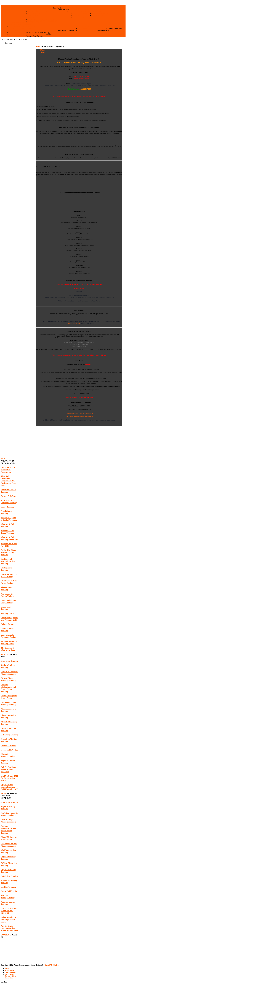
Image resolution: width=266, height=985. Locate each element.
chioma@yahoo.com (74, 323)
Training (32, 17)
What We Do (74, 8)
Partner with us (100, 13)
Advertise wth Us (17, 36)
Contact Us (97, 15)
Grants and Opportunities (40, 8)
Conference (34, 15)
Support (77, 15)
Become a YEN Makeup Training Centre (27, 34)
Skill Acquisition (97, 10)
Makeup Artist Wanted (20, 25)
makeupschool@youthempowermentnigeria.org (79, 413)
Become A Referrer (82, 13)
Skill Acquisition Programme (42, 10)
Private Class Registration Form (44, 19)
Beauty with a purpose (66, 30)
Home (26, 6)
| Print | (42, 50)
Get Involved (98, 12)
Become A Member (81, 12)
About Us (13, 6)
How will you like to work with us (37, 32)
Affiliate (49, 34)
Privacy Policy (16, 8)
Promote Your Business (34, 36)
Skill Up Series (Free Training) (42, 21)
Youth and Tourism (87, 30)
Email (42, 52)
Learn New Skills (63, 10)
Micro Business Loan (38, 13)
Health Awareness (22, 28)
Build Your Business (37, 12)
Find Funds (57, 8)
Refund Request (81, 10)
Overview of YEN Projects (26, 27)
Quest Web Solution (51, 965)
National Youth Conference (92, 28)
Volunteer (78, 17)
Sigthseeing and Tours (105, 30)
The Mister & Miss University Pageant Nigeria (35, 30)
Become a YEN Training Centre (24, 23)
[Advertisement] (79, 441)
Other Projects (81, 27)
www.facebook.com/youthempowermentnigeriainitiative (79, 416)
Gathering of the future (114, 28)
